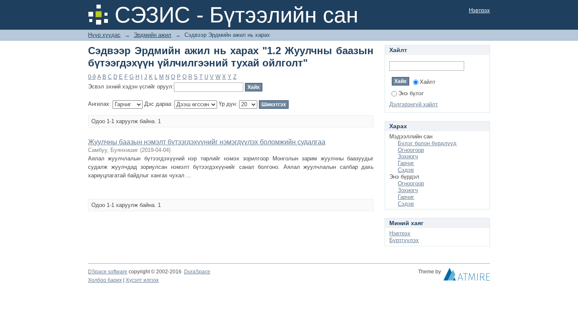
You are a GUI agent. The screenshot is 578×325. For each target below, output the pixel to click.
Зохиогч (408, 156)
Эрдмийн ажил (152, 35)
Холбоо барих (105, 280)
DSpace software (107, 272)
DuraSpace (197, 272)
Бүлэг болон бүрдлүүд (427, 143)
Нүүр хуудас (104, 35)
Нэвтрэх (479, 10)
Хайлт (427, 82)
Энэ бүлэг (411, 93)
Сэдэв (406, 170)
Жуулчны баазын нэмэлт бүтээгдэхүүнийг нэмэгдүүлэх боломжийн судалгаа (206, 142)
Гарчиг (406, 163)
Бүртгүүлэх (404, 240)
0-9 (92, 77)
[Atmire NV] (466, 276)
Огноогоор (411, 150)
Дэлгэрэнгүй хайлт (413, 104)
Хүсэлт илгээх (142, 280)
